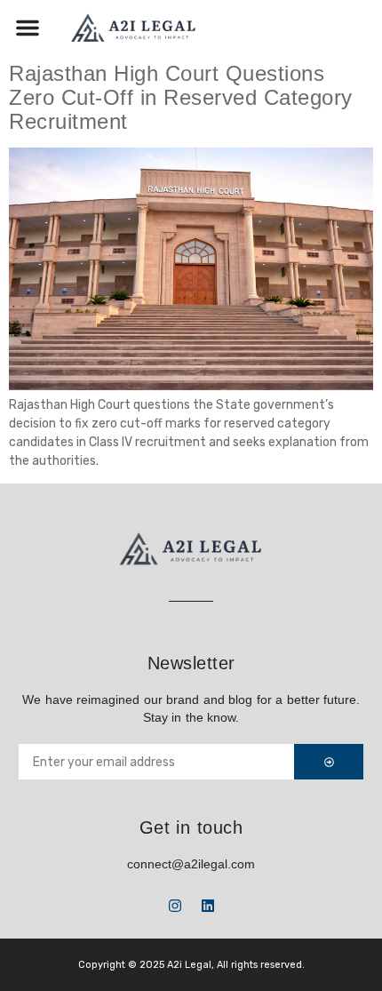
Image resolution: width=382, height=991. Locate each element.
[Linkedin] (208, 905)
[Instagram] (175, 905)
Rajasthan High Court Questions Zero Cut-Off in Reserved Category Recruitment (181, 96)
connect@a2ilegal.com (191, 864)
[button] (27, 27)
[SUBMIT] (328, 761)
